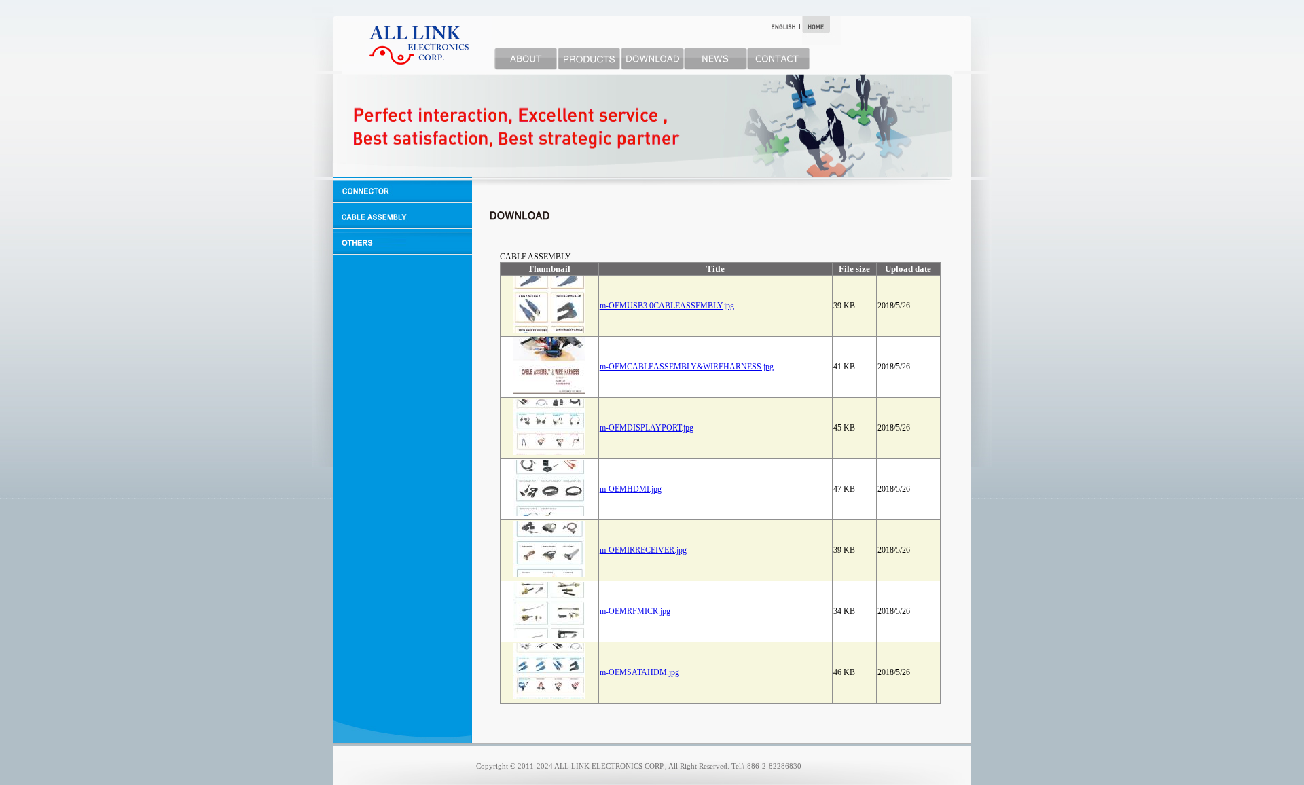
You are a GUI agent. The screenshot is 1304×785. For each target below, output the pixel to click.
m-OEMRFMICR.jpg (635, 611)
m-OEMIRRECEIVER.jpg (643, 550)
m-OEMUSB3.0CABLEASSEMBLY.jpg (667, 305)
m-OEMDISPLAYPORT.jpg (646, 428)
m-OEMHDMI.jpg (631, 489)
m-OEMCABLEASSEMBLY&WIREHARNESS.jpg (687, 366)
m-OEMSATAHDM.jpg (639, 672)
